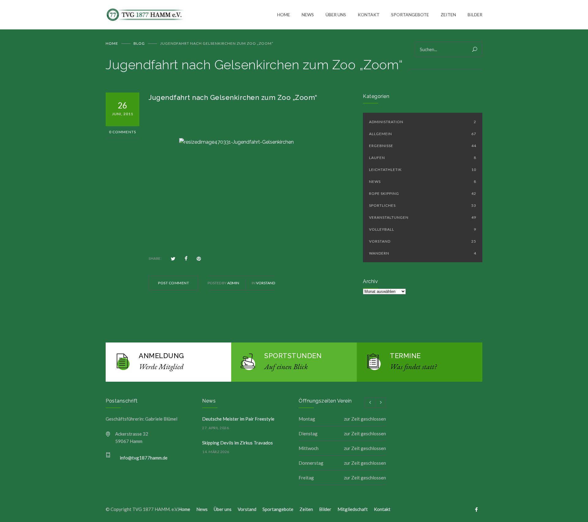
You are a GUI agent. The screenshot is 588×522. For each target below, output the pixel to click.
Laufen (422, 157)
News (422, 181)
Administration (422, 121)
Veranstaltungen (422, 217)
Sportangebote (277, 509)
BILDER (475, 14)
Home (112, 43)
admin (233, 283)
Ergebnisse (422, 145)
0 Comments (122, 132)
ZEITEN (448, 14)
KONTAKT (368, 14)
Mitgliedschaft (352, 509)
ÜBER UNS (336, 14)
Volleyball (422, 229)
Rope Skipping (422, 193)
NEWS (308, 14)
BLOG (139, 43)
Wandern (422, 253)
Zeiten (306, 509)
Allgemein (422, 133)
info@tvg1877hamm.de (144, 457)
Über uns (223, 509)
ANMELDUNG (161, 356)
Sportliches (422, 205)
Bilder (325, 509)
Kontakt (382, 509)
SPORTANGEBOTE (410, 14)
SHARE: (155, 258)
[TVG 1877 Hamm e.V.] (191, 15)
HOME (283, 14)
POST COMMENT (173, 283)
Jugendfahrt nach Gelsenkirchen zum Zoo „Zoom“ (233, 97)
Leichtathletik (422, 169)
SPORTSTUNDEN (293, 356)
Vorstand (265, 283)
